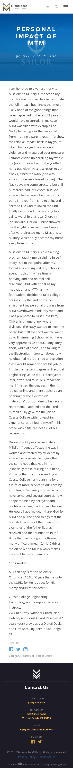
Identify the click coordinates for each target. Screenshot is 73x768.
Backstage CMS (58, 764)
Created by (12, 764)
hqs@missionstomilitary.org (36, 729)
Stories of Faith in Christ (37, 656)
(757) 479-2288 (36, 702)
